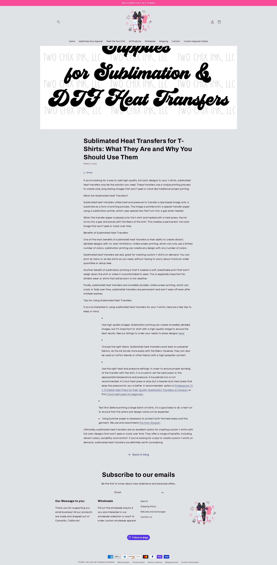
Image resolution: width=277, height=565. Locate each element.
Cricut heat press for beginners (125, 394)
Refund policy (124, 562)
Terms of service (155, 562)
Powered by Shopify (106, 562)
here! (182, 333)
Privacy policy (139, 562)
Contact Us (146, 517)
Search (144, 501)
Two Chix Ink (91, 562)
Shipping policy (171, 562)
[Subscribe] (162, 492)
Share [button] (89, 173)
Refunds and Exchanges (153, 512)
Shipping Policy (148, 506)
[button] (58, 22)
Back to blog (140, 454)
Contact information (190, 562)
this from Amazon (149, 423)
